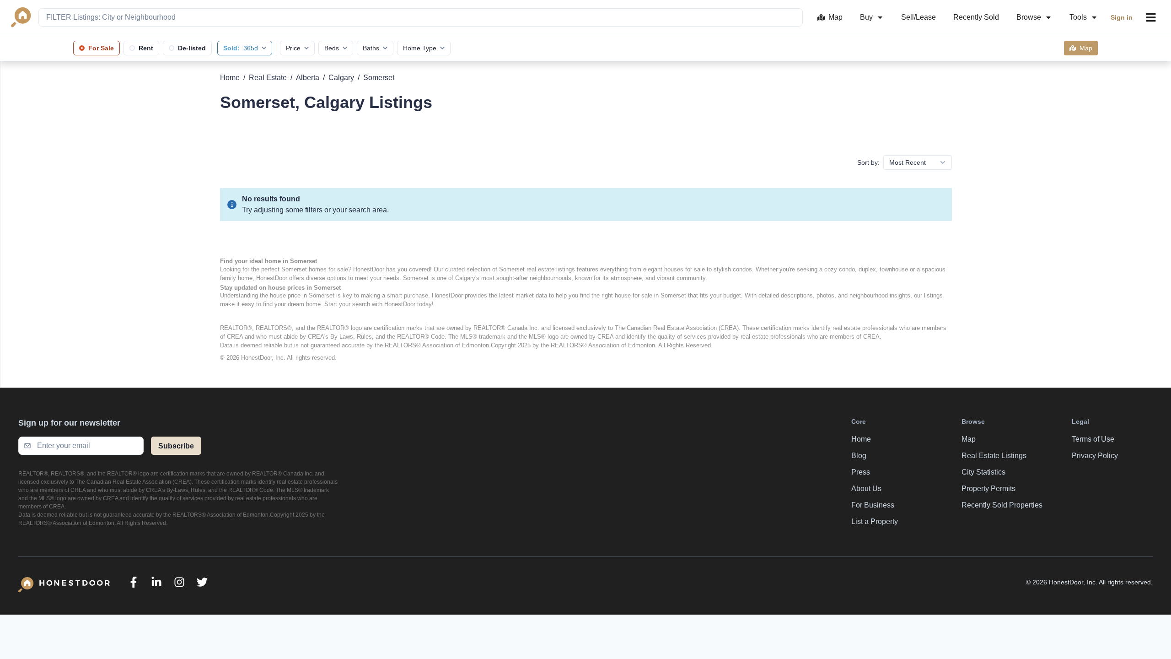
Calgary (341, 77)
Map (835, 17)
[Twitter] (202, 582)
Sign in (1122, 17)
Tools (1078, 17)
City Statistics (983, 472)
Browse (1028, 17)
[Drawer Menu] (1151, 17)
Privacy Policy (1095, 455)
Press (860, 472)
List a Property (874, 521)
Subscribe (176, 446)
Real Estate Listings (994, 455)
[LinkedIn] (156, 582)
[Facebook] (133, 582)
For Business (872, 505)
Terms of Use (1093, 439)
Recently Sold (976, 17)
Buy (866, 17)
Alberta (307, 77)
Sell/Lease (918, 17)
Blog (858, 455)
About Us (866, 488)
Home (230, 77)
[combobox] (420, 17)
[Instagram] (179, 582)
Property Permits (988, 488)
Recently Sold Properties (1002, 505)
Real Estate (268, 77)
